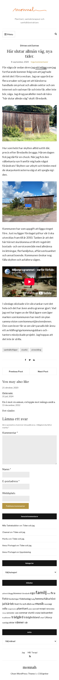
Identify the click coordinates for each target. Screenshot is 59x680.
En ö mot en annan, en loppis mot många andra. (28, 401)
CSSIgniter (43, 673)
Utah (42, 617)
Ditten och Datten (29, 45)
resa (4, 613)
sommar (23, 612)
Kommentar (10, 432)
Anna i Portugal (9, 545)
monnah (29, 667)
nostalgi (48, 604)
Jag (23, 652)
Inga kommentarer (39, 62)
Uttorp (48, 617)
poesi (30, 609)
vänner (19, 622)
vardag (5, 622)
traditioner (6, 618)
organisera (12, 609)
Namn (6, 469)
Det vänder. (8, 410)
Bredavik (26, 593)
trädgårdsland (32, 617)
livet (16, 604)
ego (32, 593)
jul (3, 603)
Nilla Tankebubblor (10, 525)
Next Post (43, 371)
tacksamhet (47, 612)
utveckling (36, 349)
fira (53, 593)
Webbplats (8, 493)
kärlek (10, 603)
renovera (50, 608)
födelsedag (25, 598)
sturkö (24, 349)
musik (39, 603)
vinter (12, 622)
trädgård (17, 617)
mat (33, 604)
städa (37, 612)
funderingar (14, 599)
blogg (10, 593)
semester (10, 613)
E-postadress (11, 481)
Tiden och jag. (29, 525)
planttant (22, 608)
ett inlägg (41, 67)
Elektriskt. (7, 393)
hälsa (47, 598)
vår (26, 622)
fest (48, 593)
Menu (10, 34)
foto (5, 598)
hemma (39, 598)
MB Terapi (32, 652)
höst (53, 598)
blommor (17, 593)
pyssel (36, 609)
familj (41, 592)
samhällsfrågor (11, 349)
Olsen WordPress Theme (23, 673)
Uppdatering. (25, 552)
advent (5, 593)
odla (4, 608)
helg (33, 599)
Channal (5, 532)
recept (42, 608)
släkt (17, 613)
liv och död (25, 603)
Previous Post (16, 371)
